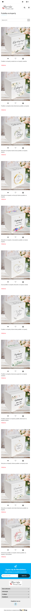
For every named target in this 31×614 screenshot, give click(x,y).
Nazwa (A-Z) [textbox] (4, 20)
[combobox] (15, 20)
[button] (27, 2)
